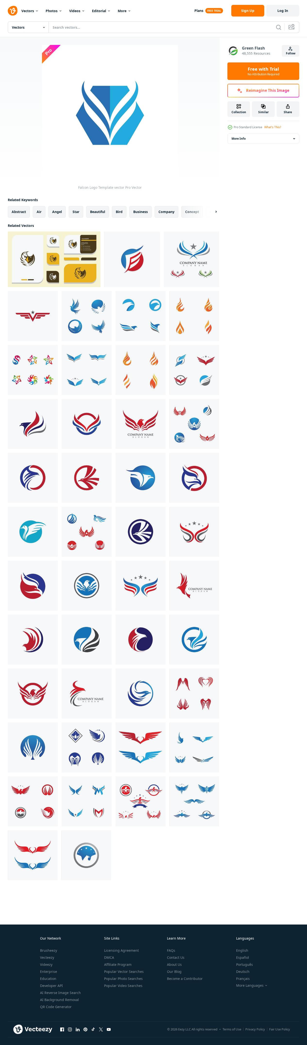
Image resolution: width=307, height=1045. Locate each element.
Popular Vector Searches (124, 971)
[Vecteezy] (12, 11)
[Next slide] (212, 212)
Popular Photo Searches (123, 978)
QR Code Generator (56, 1006)
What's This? (272, 127)
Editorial (99, 11)
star (76, 211)
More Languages (250, 985)
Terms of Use (232, 1029)
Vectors (27, 11)
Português (244, 964)
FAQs (171, 950)
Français (243, 978)
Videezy (46, 964)
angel (57, 211)
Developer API (51, 985)
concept (192, 211)
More (122, 11)
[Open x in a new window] (101, 1029)
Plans (198, 10)
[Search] (279, 27)
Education (48, 978)
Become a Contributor (185, 978)
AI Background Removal (59, 999)
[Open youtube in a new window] (109, 1029)
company (166, 211)
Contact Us (175, 957)
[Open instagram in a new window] (70, 1029)
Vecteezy (47, 957)
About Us (174, 964)
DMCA (109, 957)
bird (119, 211)
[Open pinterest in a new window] (85, 1029)
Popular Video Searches (123, 985)
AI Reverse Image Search (60, 992)
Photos (52, 11)
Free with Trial (263, 71)
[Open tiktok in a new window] (93, 1029)
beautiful (97, 211)
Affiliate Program (118, 964)
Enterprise (48, 971)
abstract (19, 211)
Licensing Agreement (121, 950)
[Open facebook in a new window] (62, 1029)
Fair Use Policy (279, 1029)
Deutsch (242, 971)
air (39, 211)
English (242, 950)
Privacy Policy (255, 1029)
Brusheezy (48, 950)
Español (242, 957)
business (140, 211)
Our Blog (174, 971)
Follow (290, 53)
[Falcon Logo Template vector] (132, 259)
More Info (239, 139)
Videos (74, 11)
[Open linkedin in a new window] (78, 1029)
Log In (282, 10)
